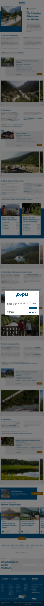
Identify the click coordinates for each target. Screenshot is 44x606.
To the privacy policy (33, 312)
